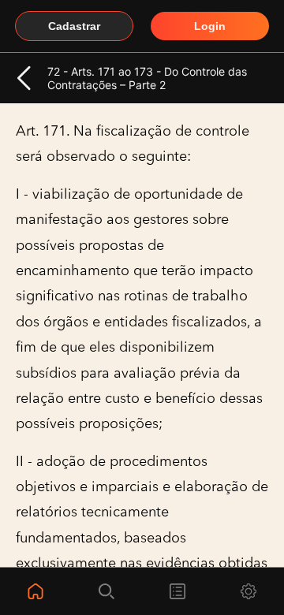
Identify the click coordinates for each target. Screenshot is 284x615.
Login (210, 26)
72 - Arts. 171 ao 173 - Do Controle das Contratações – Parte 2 (147, 78)
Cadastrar (74, 26)
